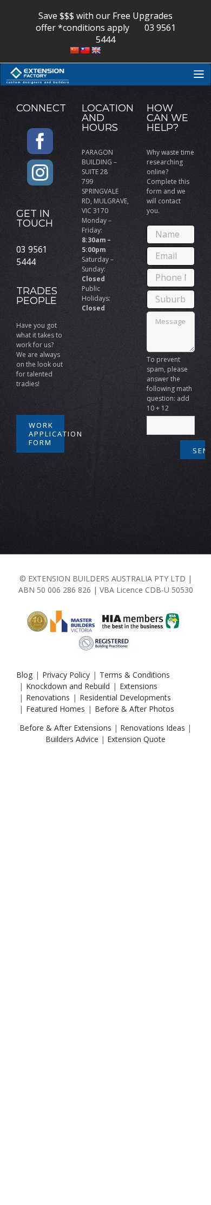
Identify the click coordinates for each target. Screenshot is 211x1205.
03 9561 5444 (32, 255)
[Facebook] (40, 141)
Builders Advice (71, 739)
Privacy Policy (66, 675)
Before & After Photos (134, 709)
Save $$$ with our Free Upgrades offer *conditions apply (104, 22)
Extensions (138, 686)
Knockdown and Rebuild (68, 686)
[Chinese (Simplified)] (74, 50)
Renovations (48, 697)
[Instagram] (40, 173)
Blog (24, 675)
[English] (96, 50)
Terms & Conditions (135, 675)
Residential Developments (125, 697)
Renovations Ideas (152, 728)
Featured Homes (55, 709)
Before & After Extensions (65, 728)
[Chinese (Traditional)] (85, 50)
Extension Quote (136, 739)
